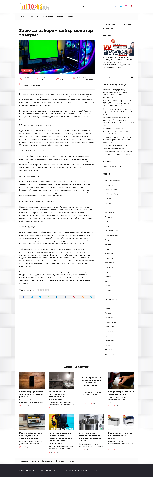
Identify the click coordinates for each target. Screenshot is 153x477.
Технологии (26, 70)
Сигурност (109, 318)
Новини (108, 290)
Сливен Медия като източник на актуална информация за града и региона (117, 111)
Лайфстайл (109, 267)
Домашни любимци (113, 235)
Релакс (108, 313)
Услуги (107, 345)
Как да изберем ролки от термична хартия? (121, 393)
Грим (107, 222)
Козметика (109, 263)
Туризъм (108, 336)
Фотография (110, 354)
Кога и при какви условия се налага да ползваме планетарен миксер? (90, 437)
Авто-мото (109, 185)
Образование (110, 295)
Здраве (108, 244)
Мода (107, 281)
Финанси (109, 350)
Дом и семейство (112, 231)
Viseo (97, 470)
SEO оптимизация (112, 180)
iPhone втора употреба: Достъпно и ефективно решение (31, 394)
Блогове (108, 203)
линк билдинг (119, 24)
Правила (72, 17)
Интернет (109, 258)
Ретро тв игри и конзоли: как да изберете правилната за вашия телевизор (117, 139)
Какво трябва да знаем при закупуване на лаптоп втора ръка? (31, 435)
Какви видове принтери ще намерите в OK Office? (120, 435)
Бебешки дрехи (111, 190)
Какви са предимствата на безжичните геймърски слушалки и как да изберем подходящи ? (61, 438)
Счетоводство (111, 327)
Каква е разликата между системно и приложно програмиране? (91, 381)
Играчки (108, 249)
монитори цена (53, 244)
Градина (108, 217)
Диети (107, 226)
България (109, 208)
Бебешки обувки (112, 194)
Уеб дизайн (109, 340)
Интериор (109, 254)
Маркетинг (109, 272)
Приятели (34, 17)
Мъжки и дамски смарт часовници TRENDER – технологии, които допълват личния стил (118, 103)
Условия (61, 17)
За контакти (47, 17)
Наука (107, 286)
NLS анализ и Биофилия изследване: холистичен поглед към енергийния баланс (117, 131)
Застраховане (110, 240)
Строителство (110, 322)
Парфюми (109, 304)
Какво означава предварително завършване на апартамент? (57, 395)
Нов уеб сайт (108, 29)
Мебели (108, 276)
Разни (107, 308)
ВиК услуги (109, 212)
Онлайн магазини (112, 299)
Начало (23, 17)
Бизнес (108, 199)
